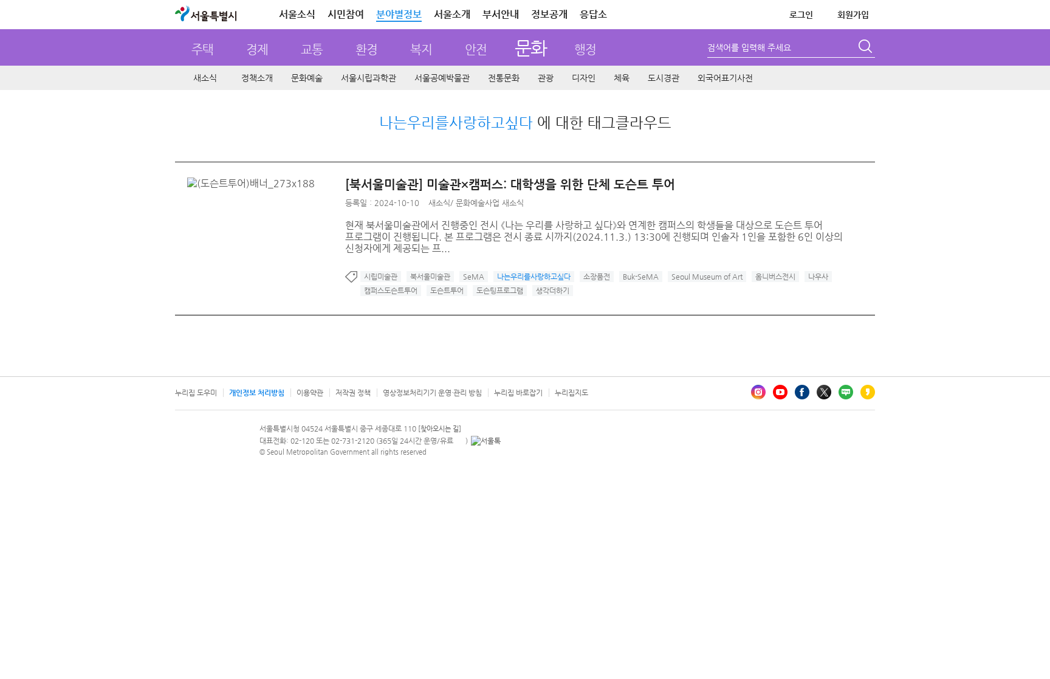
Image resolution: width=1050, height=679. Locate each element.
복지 (421, 50)
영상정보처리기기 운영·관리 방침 (432, 392)
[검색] (866, 48)
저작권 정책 (353, 392)
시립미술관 (380, 276)
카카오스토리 (867, 392)
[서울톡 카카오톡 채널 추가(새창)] (486, 441)
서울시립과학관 (368, 78)
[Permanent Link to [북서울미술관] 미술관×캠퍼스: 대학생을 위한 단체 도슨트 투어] (254, 183)
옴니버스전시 (775, 276)
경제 (257, 50)
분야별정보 (399, 14)
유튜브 (780, 392)
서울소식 (297, 14)
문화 (531, 47)
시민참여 (346, 14)
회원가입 (853, 14)
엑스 (824, 392)
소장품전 (596, 276)
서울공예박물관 (442, 78)
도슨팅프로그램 (499, 290)
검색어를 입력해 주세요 (749, 47)
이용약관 (310, 392)
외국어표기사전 (725, 78)
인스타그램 (758, 392)
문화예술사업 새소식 (490, 202)
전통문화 (504, 78)
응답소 (593, 14)
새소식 (205, 78)
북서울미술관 (430, 276)
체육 (622, 78)
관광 (546, 78)
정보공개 (549, 14)
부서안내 (500, 14)
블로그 (846, 392)
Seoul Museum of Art (707, 276)
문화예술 (307, 78)
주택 (202, 50)
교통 (312, 50)
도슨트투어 (447, 290)
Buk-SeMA (641, 276)
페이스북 (802, 392)
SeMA (473, 276)
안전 (476, 50)
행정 (585, 50)
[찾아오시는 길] (439, 429)
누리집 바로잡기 (518, 392)
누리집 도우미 (196, 392)
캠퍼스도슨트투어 (390, 290)
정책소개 (257, 78)
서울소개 (452, 14)
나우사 (818, 276)
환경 (366, 50)
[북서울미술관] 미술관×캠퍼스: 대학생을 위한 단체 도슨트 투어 (510, 184)
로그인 (801, 14)
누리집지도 (571, 392)
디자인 (583, 78)
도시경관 (663, 78)
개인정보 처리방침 (256, 392)
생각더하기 (552, 290)
